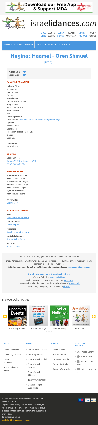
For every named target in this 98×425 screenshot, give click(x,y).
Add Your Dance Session (11, 368)
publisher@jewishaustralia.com (16, 420)
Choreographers (35, 354)
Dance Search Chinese (34, 373)
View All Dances (27, 119)
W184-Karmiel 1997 (16, 164)
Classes (7, 44)
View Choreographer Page (48, 119)
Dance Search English (37, 359)
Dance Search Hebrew (34, 365)
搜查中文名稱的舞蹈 (37, 380)
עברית (49, 62)
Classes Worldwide (61, 369)
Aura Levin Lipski (57, 277)
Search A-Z (63, 44)
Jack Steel (68, 280)
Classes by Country (12, 354)
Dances (17, 44)
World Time (86, 357)
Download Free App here (18, 217)
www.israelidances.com (79, 267)
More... (51, 44)
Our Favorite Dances (37, 349)
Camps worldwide (61, 359)
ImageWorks (74, 283)
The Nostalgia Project (17, 239)
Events (28, 44)
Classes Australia (11, 349)
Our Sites (40, 44)
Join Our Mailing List (86, 371)
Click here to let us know (18, 232)
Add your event (60, 354)
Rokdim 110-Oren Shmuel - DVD (21, 161)
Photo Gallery (87, 352)
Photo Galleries (14, 246)
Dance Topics (13, 224)
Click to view (12, 203)
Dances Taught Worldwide (35, 386)
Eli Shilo (66, 286)
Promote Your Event (85, 363)
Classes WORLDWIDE (10, 361)
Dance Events (59, 349)
